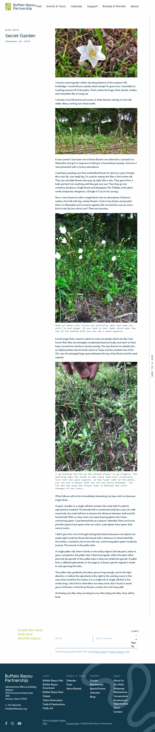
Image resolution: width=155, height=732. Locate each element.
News (117, 708)
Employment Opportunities (121, 702)
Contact (118, 712)
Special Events (98, 689)
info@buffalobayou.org (16, 709)
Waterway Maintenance (120, 691)
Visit (38, 6)
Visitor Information (53, 700)
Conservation (121, 696)
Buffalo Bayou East (53, 692)
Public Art (48, 708)
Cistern (46, 696)
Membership (96, 685)
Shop (93, 697)
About (134, 6)
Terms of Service (117, 652)
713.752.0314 (14, 705)
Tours (69, 685)
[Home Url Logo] (20, 6)
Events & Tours (56, 6)
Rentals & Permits (114, 6)
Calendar (76, 6)
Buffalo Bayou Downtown (50, 686)
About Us (119, 681)
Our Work (119, 685)
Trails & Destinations (54, 704)
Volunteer (95, 693)
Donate (94, 681)
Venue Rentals (73, 689)
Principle (53, 721)
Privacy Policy (100, 652)
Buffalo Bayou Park (53, 681)
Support (92, 6)
